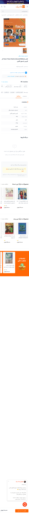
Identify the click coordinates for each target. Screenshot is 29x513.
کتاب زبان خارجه (19, 66)
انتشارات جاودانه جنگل (23, 56)
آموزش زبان (12, 92)
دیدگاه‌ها (18, 96)
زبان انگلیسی (7, 92)
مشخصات (25, 96)
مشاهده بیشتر (5, 184)
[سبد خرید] (4, 6)
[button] (2, 197)
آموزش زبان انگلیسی (19, 92)
